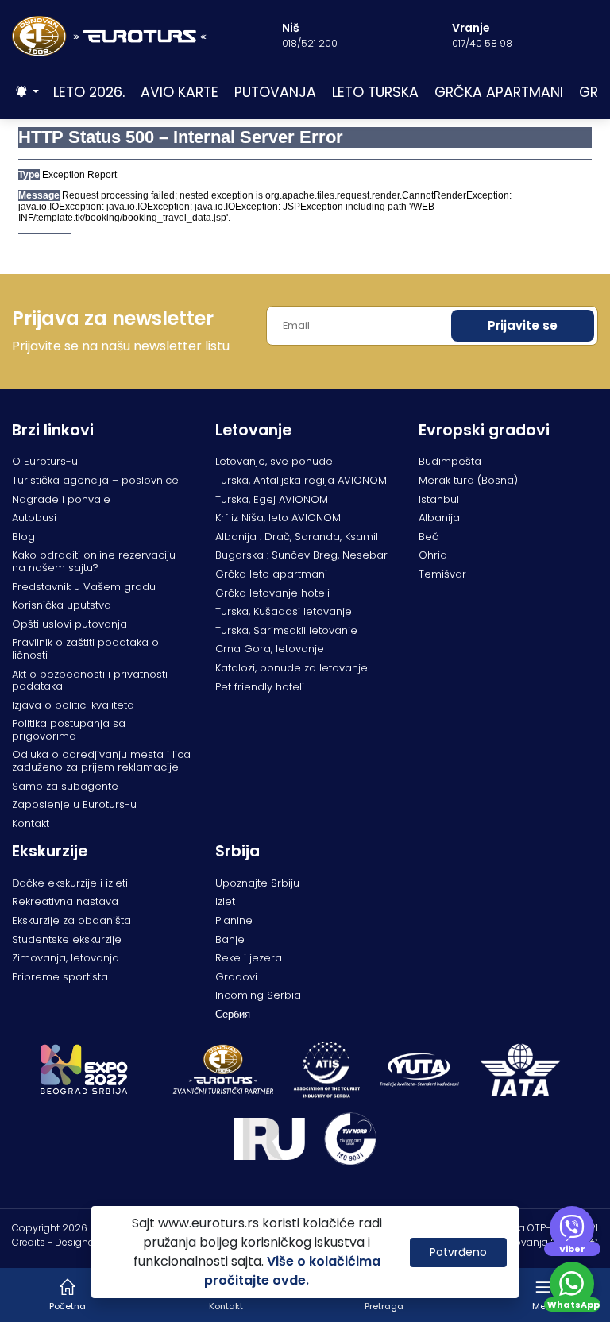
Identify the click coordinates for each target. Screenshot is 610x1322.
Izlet (225, 901)
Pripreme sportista (60, 976)
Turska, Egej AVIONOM (271, 499)
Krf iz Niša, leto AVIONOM (278, 517)
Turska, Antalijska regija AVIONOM (301, 480)
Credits (28, 1242)
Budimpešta (450, 461)
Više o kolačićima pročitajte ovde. (292, 1270)
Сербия (232, 1014)
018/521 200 (310, 43)
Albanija (439, 517)
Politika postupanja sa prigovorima (68, 730)
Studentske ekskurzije (67, 939)
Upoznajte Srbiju (257, 883)
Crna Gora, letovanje (269, 648)
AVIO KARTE (179, 92)
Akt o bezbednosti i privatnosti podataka (90, 680)
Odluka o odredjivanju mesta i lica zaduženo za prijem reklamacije (101, 761)
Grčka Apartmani (498, 92)
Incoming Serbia (258, 995)
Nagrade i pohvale (61, 499)
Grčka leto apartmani (271, 574)
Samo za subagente (65, 786)
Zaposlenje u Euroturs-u (74, 804)
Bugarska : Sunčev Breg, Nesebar (301, 554)
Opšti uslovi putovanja (69, 624)
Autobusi (34, 517)
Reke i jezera (248, 957)
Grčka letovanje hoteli (272, 593)
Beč (428, 536)
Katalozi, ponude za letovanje (291, 667)
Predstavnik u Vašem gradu (84, 586)
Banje (230, 939)
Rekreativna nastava (65, 901)
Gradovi (236, 976)
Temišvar (442, 574)
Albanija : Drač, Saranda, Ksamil (296, 536)
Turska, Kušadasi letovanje (283, 611)
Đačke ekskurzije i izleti (70, 883)
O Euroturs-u (45, 461)
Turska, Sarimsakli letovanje (286, 630)
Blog (23, 536)
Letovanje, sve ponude (274, 461)
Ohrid (433, 554)
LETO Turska (375, 92)
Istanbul (439, 499)
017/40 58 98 (482, 43)
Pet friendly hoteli (259, 686)
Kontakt (30, 823)
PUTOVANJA (275, 92)
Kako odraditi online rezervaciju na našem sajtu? (94, 561)
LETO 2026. (89, 92)
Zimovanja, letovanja (65, 957)
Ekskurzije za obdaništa (71, 920)
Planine (234, 920)
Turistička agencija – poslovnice (95, 480)
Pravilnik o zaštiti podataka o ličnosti (85, 649)
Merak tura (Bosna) (468, 480)
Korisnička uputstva (61, 605)
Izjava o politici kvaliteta (73, 705)
